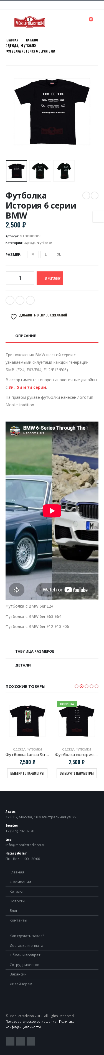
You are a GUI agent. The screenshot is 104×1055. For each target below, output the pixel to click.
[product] (27, 721)
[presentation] (12, 112)
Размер (13, 254)
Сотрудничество (24, 964)
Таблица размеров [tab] (35, 651)
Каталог (17, 891)
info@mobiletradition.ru (25, 844)
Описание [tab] (25, 335)
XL (59, 254)
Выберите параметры (27, 773)
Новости (17, 900)
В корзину (52, 278)
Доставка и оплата (26, 945)
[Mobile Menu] (9, 22)
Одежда (29, 243)
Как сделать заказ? (27, 935)
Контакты (18, 920)
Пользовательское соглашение (31, 1021)
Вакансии (18, 974)
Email (20, 300)
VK (30, 300)
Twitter (10, 300)
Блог (13, 910)
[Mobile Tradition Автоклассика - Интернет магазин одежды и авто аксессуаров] (29, 22)
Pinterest (20, 1041)
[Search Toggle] (78, 21)
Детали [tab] (23, 665)
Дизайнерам (21, 983)
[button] (76, 686)
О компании (20, 881)
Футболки (44, 243)
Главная (17, 872)
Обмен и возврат (25, 954)
